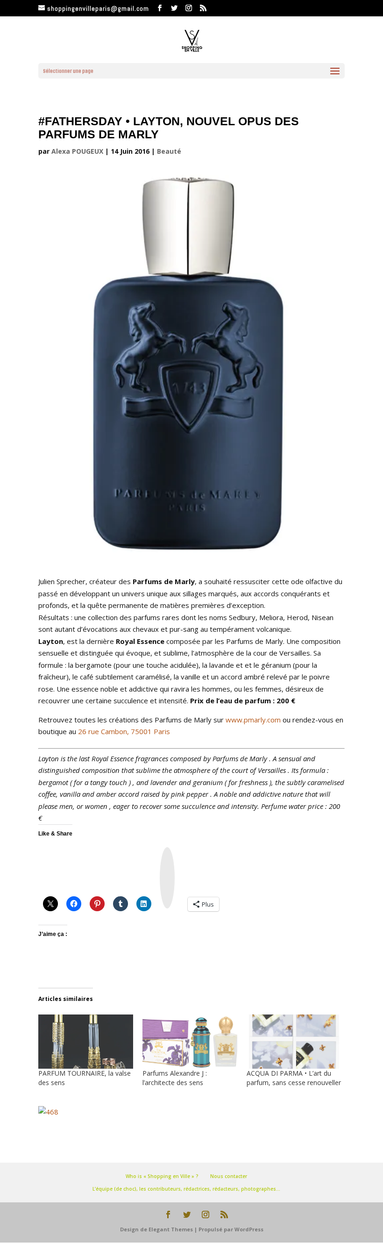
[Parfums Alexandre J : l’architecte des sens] (189, 1041)
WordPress (248, 1229)
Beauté (169, 151)
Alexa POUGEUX (77, 151)
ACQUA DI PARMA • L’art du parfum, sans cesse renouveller (294, 1078)
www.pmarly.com (253, 719)
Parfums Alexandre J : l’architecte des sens (174, 1078)
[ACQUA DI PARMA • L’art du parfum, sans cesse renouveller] (294, 1041)
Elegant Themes (171, 1229)
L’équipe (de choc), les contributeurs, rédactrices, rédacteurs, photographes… (186, 1189)
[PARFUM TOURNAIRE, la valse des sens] (85, 1041)
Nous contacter (228, 1176)
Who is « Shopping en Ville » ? (162, 1176)
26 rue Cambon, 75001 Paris (124, 731)
